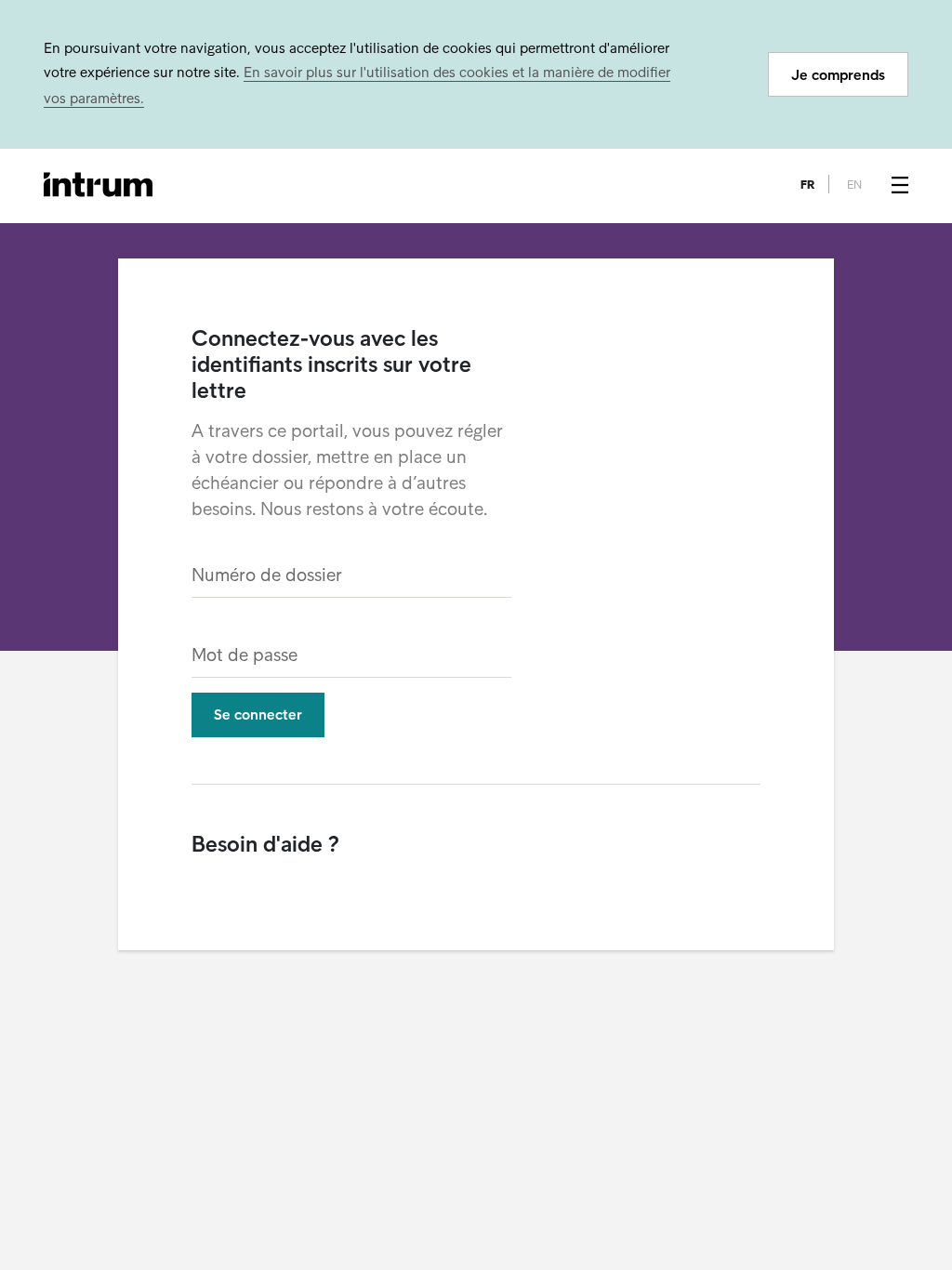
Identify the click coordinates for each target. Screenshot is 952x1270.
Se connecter (258, 714)
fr (807, 185)
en (854, 185)
